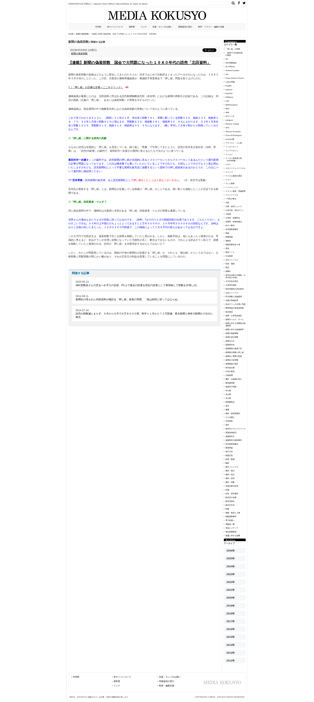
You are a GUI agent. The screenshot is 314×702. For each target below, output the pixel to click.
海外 (227, 425)
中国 (227, 203)
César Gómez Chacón (235, 78)
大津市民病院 (231, 285)
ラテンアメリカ (232, 195)
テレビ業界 (230, 183)
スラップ (229, 172)
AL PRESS (230, 67)
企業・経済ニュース (234, 206)
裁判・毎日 (230, 475)
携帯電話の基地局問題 (235, 308)
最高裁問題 (230, 383)
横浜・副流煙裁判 (233, 413)
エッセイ (229, 154)
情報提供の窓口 (185, 27)
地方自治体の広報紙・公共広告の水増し (235, 276)
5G (227, 59)
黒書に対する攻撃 (233, 536)
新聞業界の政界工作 (234, 349)
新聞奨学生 (230, 345)
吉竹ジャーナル (232, 260)
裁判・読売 (230, 478)
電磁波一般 (230, 524)
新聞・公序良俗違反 (234, 316)
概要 (227, 410)
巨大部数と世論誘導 (234, 297)
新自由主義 (230, 368)
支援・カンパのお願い (162, 27)
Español (229, 93)
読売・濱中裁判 (232, 494)
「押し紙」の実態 (233, 49)
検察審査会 (230, 402)
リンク (144, 27)
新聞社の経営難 (232, 360)
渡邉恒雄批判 (231, 433)
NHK (227, 112)
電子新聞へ (230, 520)
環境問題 (229, 448)
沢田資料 (229, 421)
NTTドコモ (230, 116)
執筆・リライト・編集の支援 (211, 27)
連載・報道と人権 (233, 513)
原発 (227, 248)
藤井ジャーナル (232, 467)
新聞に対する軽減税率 (235, 329)
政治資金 (229, 312)
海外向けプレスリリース (235, 429)
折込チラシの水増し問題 (235, 304)
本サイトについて (115, 27)
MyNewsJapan (232, 105)
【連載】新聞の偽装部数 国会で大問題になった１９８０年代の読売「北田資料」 (139, 62)
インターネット (232, 147)
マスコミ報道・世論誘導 (235, 191)
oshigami (229, 120)
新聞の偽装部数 (79, 53)
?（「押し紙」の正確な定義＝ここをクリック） (95, 87)
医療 (227, 233)
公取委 (228, 214)
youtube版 (230, 139)
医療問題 (229, 237)
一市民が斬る (231, 199)
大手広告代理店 (232, 281)
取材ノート (230, 252)
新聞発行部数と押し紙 (235, 352)
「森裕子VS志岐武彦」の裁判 (235, 54)
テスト (228, 180)
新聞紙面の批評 (232, 364)
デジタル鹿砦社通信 (234, 176)
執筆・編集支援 (166, 686)
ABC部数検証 (231, 63)
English (229, 86)
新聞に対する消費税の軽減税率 (235, 324)
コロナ (228, 164)
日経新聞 (229, 375)
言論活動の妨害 (232, 486)
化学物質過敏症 (232, 229)
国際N (228, 271)
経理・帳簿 (230, 459)
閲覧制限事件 (231, 517)
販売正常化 (230, 505)
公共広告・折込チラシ (235, 210)
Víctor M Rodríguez (234, 135)
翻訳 (227, 463)
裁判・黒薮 (230, 482)
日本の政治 (230, 371)
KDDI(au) (229, 97)
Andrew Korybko (232, 70)
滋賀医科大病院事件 (234, 440)
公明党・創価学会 (233, 218)
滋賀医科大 (230, 436)
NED (227, 109)
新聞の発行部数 (232, 337)
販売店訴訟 (230, 501)
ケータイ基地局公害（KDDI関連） (234, 159)
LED (227, 101)
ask (227, 74)
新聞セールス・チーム (235, 319)
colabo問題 (230, 82)
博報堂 (228, 241)
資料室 (132, 27)
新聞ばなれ (230, 341)
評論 (227, 490)
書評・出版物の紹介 (234, 379)
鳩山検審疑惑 (231, 532)
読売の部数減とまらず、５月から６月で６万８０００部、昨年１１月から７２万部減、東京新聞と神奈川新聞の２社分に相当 (144, 315)
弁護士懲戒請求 (232, 300)
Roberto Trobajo (232, 124)
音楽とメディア (232, 528)
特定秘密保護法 (232, 444)
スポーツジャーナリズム (235, 168)
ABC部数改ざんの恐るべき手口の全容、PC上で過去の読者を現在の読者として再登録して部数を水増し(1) (136, 285)
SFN (227, 128)
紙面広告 (229, 455)
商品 (227, 267)
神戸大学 (229, 452)
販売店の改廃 (231, 497)
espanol (229, 90)
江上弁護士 (230, 417)
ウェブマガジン (232, 151)
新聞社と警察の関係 (234, 356)
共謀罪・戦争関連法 (234, 222)
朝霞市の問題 (231, 387)
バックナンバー (232, 187)
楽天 (227, 406)
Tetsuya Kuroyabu (233, 132)
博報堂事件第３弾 (233, 245)
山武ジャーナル (232, 293)
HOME (98, 27)
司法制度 (229, 256)
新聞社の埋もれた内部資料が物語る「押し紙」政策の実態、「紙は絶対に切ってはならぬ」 (128, 299)
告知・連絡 (230, 264)
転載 (227, 509)
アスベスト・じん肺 (234, 143)
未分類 (228, 391)
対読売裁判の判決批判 (235, 289)
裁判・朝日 (230, 471)
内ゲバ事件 (230, 225)
